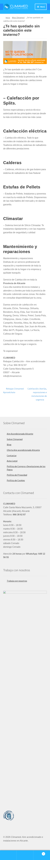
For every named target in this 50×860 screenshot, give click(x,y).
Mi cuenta (8, 855)
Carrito (38, 853)
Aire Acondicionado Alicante (20, 433)
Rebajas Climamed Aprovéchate (13, 390)
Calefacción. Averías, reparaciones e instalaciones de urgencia (37, 394)
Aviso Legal (12, 460)
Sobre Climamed (14, 439)
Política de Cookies (16, 480)
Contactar (12, 455)
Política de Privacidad (17, 474)
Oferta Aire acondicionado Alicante (23, 450)
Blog (9, 444)
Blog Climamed (18, 17)
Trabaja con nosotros (17, 580)
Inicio (8, 17)
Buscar (25, 855)
